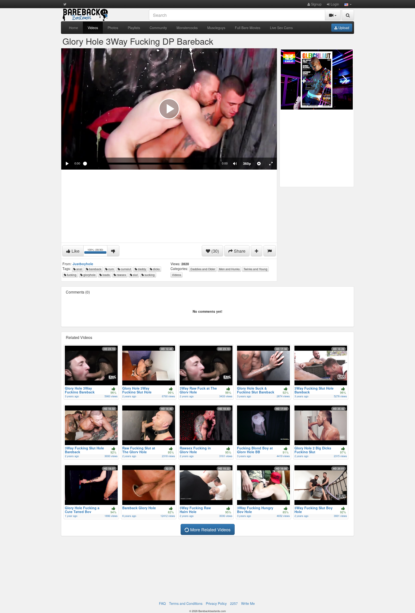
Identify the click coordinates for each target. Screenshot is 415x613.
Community (158, 27)
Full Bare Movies (247, 27)
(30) (214, 251)
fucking (71, 275)
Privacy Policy (216, 603)
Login (334, 4)
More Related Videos (210, 529)
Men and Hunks (229, 269)
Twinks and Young (255, 269)
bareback (94, 269)
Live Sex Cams (281, 27)
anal (79, 269)
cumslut (125, 269)
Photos (113, 27)
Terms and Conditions (185, 603)
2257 (234, 603)
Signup (316, 4)
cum (111, 269)
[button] (348, 4)
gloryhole (89, 275)
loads (106, 275)
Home (73, 27)
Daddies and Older (202, 269)
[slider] (151, 164)
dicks (156, 269)
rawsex (121, 275)
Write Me (248, 603)
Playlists (134, 27)
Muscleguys (216, 27)
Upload (343, 27)
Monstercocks (187, 27)
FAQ (162, 603)
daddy (141, 269)
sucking (149, 275)
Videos (93, 27)
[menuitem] (247, 164)
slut (135, 275)
